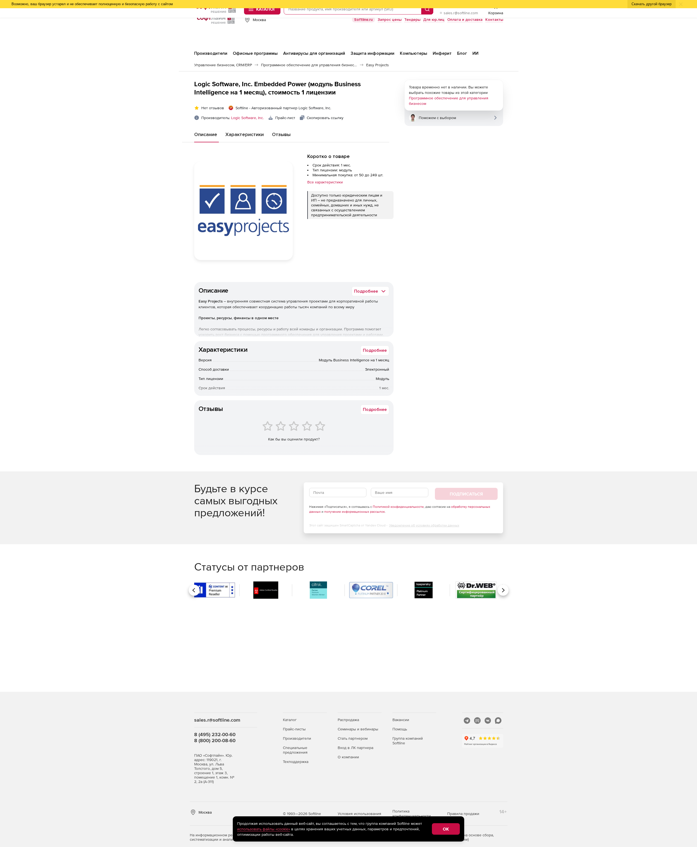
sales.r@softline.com (461, 13)
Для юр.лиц (433, 19)
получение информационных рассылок (354, 512)
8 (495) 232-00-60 (215, 734)
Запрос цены (389, 19)
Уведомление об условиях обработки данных (424, 525)
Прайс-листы (294, 729)
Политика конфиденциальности (411, 813)
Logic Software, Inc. (247, 118)
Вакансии (400, 720)
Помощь (399, 729)
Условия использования (359, 813)
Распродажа (348, 720)
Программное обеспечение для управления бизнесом (448, 101)
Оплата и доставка (465, 19)
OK (446, 828)
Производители (297, 738)
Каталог (290, 720)
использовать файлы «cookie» (263, 829)
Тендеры (412, 19)
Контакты (494, 19)
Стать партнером (353, 738)
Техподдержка (295, 761)
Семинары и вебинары (358, 729)
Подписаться (466, 493)
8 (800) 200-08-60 (215, 740)
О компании (348, 757)
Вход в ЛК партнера (355, 747)
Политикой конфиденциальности (398, 507)
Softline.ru (363, 19)
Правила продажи (463, 813)
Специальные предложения (295, 749)
